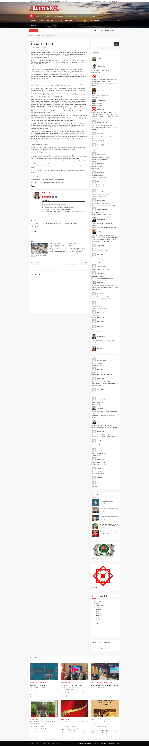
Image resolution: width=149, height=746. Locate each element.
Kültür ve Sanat (99, 625)
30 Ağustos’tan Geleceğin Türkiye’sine (102, 125)
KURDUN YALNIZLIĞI (98, 140)
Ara (93, 40)
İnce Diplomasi (96, 404)
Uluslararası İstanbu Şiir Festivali (100, 157)
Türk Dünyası (59, 16)
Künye (36, 1)
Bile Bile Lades (96, 72)
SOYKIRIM (95, 372)
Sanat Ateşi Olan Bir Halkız (99, 462)
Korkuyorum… (96, 62)
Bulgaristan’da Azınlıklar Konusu (100, 194)
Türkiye (68, 16)
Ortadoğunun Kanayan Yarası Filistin (101, 214)
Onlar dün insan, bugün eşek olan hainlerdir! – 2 (75, 264)
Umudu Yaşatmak (96, 393)
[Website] (56, 197)
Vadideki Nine (95, 315)
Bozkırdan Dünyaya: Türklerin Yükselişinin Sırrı (104, 227)
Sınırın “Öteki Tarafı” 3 (98, 187)
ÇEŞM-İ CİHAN (96, 352)
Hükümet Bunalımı (97, 306)
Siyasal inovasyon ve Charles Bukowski (102, 381)
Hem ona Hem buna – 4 (37, 264)
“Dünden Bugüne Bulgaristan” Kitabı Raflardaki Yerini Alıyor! (109, 532)
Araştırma (34, 20)
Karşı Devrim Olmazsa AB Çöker (100, 250)
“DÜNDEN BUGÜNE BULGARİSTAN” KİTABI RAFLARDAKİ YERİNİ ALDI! (109, 524)
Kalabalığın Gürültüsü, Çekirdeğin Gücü (102, 425)
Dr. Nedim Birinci (35, 47)
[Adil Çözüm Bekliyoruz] (59, 247)
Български (92, 16)
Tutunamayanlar (96, 455)
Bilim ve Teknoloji (47, 20)
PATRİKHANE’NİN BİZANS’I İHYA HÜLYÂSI (104, 446)
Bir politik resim (96, 168)
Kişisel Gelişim (94, 20)
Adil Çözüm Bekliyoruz (55, 243)
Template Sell (55, 743)
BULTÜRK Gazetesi (35, 687)
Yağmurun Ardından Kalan (99, 177)
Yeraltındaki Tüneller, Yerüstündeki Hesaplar (55, 204)
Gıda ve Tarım (69, 20)
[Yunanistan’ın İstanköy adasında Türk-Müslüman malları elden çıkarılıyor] (40, 248)
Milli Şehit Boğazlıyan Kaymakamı (101, 444)
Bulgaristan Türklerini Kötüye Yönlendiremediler (104, 436)
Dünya (76, 16)
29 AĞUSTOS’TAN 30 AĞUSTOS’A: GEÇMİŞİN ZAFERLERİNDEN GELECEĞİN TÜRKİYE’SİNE (111, 30)
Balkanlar (49, 16)
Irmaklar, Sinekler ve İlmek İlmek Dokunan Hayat (104, 427)
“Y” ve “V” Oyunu (96, 471)
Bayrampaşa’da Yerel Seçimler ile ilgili (102, 374)
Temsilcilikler (43, 1)
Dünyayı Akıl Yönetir (97, 175)
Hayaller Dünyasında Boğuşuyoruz (101, 203)
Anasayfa (31, 1)
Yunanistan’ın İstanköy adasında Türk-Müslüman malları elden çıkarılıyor (39, 255)
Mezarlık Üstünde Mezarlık (99, 453)
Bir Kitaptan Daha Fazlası (106, 501)
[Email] (53, 197)
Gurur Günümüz (96, 331)
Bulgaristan (39, 16)
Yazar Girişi (64, 1)
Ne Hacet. (94, 97)
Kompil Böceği (96, 262)
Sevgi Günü (95, 150)
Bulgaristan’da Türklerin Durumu (100, 269)
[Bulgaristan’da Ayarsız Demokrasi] (78, 248)
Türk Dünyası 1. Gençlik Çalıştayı (101, 70)
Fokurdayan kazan (97, 248)
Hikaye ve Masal (81, 20)
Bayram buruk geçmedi (98, 317)
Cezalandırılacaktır (97, 166)
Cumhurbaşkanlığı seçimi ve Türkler (101, 297)
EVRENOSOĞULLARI (98, 212)
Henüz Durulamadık (97, 363)
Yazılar (83, 16)
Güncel (97, 617)
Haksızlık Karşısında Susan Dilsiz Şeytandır (103, 205)
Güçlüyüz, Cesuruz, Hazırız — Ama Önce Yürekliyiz (56, 205)
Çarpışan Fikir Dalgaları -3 (99, 473)
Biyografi (59, 20)
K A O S (94, 329)
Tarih (96, 627)
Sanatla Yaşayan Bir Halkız (99, 464)
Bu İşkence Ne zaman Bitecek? (100, 196)
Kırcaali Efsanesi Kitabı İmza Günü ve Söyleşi (109, 517)
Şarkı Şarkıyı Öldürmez (98, 365)
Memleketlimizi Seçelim (98, 276)
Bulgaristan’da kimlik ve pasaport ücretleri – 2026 (104, 285)
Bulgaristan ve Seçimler (98, 103)
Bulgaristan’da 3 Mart (97, 402)
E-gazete (57, 1)
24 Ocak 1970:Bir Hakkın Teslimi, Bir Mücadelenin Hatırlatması (59, 207)
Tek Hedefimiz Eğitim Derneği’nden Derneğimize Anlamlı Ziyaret (109, 509)
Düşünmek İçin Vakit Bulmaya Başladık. (102, 434)
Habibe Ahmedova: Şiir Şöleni (99, 159)
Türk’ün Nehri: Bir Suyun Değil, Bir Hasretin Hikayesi (57, 209)
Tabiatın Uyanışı (96, 148)
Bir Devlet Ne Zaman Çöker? (99, 308)
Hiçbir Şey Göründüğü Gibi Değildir (101, 299)
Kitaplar (33, 25)
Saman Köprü (95, 395)
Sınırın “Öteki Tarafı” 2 (98, 184)
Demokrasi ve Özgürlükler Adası (100, 95)
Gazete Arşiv (50, 1)
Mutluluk (94, 486)
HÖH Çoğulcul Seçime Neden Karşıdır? (102, 278)
